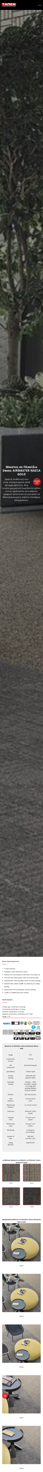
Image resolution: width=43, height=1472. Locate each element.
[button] (5, 1395)
